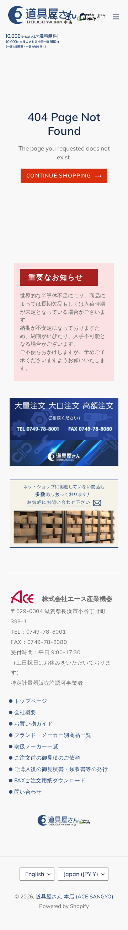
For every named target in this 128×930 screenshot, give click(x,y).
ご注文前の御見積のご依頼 (47, 757)
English (34, 873)
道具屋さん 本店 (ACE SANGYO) (74, 896)
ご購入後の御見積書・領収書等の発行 (61, 769)
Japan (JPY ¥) (81, 873)
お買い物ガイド (33, 723)
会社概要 (25, 712)
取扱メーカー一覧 (36, 746)
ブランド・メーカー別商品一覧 (52, 735)
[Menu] (115, 15)
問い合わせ (28, 791)
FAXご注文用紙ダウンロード (50, 780)
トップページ (30, 701)
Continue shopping (58, 175)
